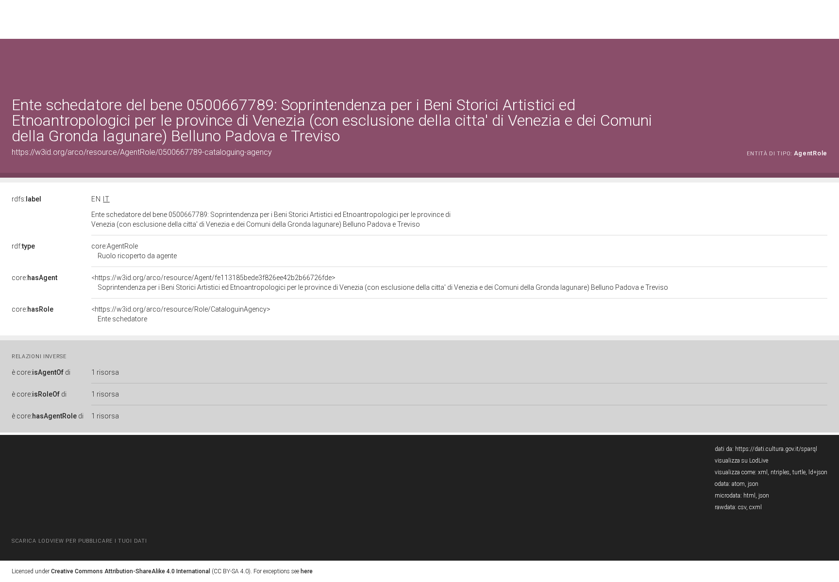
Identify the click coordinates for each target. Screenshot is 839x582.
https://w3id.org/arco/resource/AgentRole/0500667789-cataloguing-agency (142, 152)
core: (34, 278)
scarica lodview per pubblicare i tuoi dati (79, 541)
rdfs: (26, 199)
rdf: (23, 246)
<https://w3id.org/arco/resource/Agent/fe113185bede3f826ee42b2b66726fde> (379, 282)
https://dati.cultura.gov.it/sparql (776, 449)
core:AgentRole (134, 251)
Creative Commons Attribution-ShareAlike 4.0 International (130, 571)
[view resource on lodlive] (822, 62)
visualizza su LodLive (741, 460)
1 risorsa (105, 372)
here (307, 571)
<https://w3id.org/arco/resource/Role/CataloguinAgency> (180, 314)
